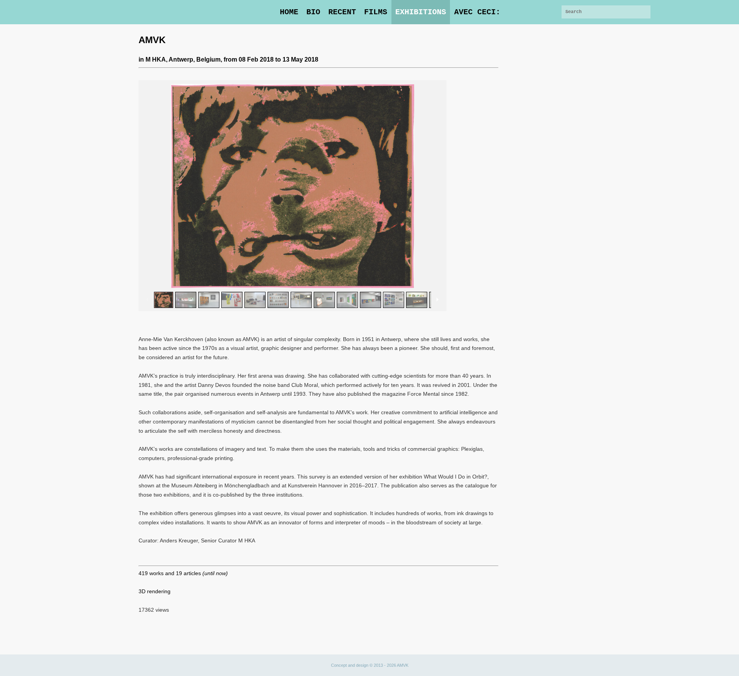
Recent (342, 12)
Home (289, 12)
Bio (313, 12)
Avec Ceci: (477, 12)
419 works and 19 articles (183, 573)
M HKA (155, 59)
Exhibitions (420, 12)
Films (375, 12)
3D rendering (155, 591)
